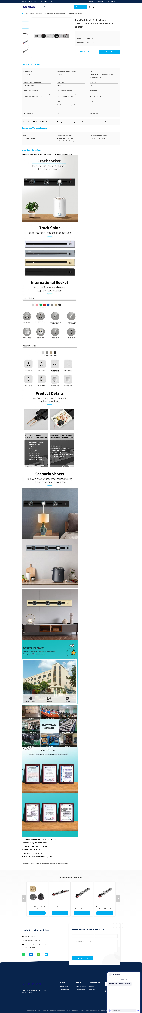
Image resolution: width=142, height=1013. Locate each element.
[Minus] (138, 974)
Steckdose (31, 863)
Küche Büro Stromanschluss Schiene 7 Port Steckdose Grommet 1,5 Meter (82, 908)
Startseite (47, 7)
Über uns (61, 7)
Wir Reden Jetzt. (80, 6)
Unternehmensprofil (81, 986)
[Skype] (33, 955)
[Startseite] (28, 6)
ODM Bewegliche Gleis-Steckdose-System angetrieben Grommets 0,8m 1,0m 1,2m (104, 908)
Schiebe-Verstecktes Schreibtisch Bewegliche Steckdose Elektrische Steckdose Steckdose (60, 908)
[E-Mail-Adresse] (48, 955)
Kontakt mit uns (80, 998)
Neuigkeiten (92, 989)
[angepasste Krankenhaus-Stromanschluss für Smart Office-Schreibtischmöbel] (37, 892)
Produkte (54, 7)
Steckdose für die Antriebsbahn (59, 863)
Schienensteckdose (39, 13)
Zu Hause (26, 13)
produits (32, 13)
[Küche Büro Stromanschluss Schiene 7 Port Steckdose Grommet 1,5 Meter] (82, 892)
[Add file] (109, 1010)
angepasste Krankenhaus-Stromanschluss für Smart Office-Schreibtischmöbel (37, 908)
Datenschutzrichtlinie (31, 1010)
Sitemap (78, 995)
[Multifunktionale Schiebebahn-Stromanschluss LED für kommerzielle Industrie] (51, 38)
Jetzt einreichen (81, 958)
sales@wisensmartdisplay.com (32, 940)
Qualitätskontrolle (80, 992)
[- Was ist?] (25, 955)
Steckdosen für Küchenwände (43, 863)
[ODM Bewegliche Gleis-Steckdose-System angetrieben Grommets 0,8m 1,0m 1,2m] (104, 892)
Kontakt (67, 7)
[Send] (138, 1010)
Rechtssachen (92, 986)
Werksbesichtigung (80, 989)
